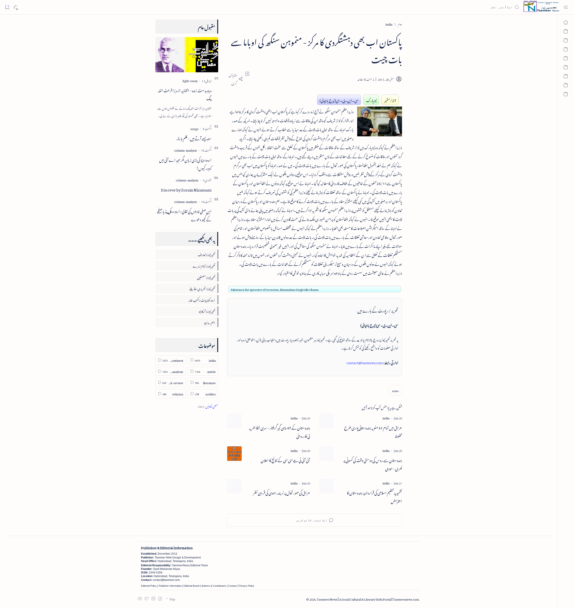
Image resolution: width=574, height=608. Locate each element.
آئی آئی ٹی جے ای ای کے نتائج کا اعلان (285, 459)
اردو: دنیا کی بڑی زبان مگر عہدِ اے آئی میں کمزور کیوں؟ (185, 163)
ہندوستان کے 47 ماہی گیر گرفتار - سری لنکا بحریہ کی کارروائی (279, 431)
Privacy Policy (246, 585)
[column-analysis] (185, 149)
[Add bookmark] (247, 74)
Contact (232, 585)
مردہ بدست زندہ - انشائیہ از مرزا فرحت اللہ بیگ (184, 94)
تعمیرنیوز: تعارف (206, 254)
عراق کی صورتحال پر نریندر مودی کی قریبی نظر (281, 492)
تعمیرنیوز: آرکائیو (207, 311)
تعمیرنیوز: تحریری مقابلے (202, 288)
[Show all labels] (208, 405)
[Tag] (386, 417)
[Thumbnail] (326, 421)
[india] (395, 390)
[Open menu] (566, 7)
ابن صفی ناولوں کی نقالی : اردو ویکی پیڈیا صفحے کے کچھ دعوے (184, 215)
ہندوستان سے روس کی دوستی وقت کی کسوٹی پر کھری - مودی (372, 463)
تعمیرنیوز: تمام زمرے (204, 265)
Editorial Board (191, 585)
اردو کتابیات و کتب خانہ (202, 299)
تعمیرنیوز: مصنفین (206, 277)
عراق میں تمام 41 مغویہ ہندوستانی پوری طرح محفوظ (373, 431)
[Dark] (15, 7)
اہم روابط (209, 322)
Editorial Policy (149, 585)
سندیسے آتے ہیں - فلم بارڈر (193, 137)
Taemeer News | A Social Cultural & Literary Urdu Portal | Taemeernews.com (368, 598)
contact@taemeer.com (364, 362)
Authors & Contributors (213, 585)
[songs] (194, 128)
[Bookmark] (7, 7)
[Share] (235, 79)
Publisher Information (170, 585)
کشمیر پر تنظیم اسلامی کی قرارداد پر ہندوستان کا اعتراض (374, 496)
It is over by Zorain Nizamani (186, 189)
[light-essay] (190, 80)
